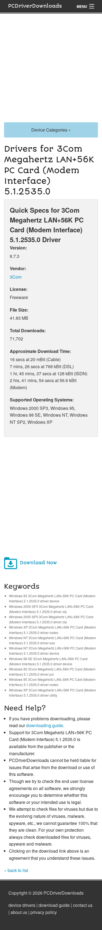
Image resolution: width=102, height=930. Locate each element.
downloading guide (44, 725)
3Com (15, 277)
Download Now (38, 563)
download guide (54, 905)
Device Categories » (51, 130)
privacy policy (43, 912)
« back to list (16, 870)
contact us (82, 905)
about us (19, 912)
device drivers (21, 905)
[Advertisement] (51, 71)
